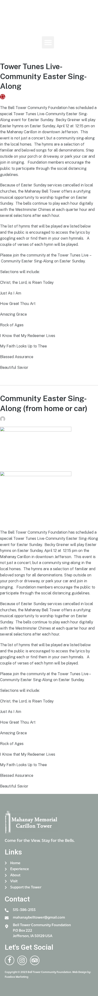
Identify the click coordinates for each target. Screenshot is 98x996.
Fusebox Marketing (23, 97)
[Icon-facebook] (47, 54)
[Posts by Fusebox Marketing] (3, 97)
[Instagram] (57, 54)
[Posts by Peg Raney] (3, 419)
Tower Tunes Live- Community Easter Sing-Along (43, 76)
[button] (48, 42)
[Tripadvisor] (34, 960)
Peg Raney (16, 419)
